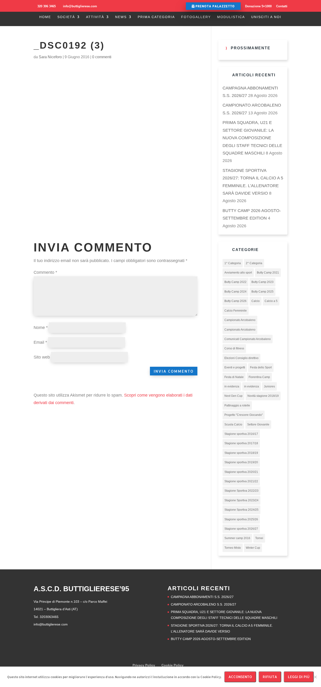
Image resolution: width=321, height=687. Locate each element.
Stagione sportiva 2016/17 (241, 434)
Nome (41, 327)
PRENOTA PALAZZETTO (215, 6)
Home (45, 17)
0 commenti (101, 57)
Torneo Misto (232, 547)
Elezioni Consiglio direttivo (241, 358)
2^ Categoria (254, 263)
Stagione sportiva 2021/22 (241, 481)
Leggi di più (298, 677)
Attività (95, 17)
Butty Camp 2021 (268, 272)
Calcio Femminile (235, 310)
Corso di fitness (234, 348)
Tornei (259, 538)
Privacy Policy (144, 665)
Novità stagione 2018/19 (263, 396)
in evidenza (231, 386)
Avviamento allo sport (238, 272)
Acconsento (240, 677)
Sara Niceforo (50, 57)
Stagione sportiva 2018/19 (241, 453)
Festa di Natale (234, 377)
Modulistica (231, 17)
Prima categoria (156, 17)
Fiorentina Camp (259, 377)
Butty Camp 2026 (235, 301)
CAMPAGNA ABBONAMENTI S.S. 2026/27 (202, 597)
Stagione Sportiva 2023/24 (241, 500)
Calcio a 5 (271, 301)
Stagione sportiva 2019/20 (241, 462)
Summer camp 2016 (237, 538)
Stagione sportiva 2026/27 (241, 528)
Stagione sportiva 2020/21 (241, 472)
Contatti (281, 6)
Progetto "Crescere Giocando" (243, 415)
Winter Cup (253, 547)
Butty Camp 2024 (235, 291)
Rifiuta (270, 677)
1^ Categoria (232, 263)
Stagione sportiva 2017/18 (241, 443)
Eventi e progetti (234, 367)
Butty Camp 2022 (235, 282)
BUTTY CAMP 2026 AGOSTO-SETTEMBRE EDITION (211, 639)
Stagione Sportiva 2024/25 (241, 509)
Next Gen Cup (233, 396)
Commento (45, 272)
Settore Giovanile (258, 424)
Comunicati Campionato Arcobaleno (247, 339)
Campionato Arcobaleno (239, 320)
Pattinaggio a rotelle (237, 405)
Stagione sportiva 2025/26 (241, 519)
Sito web (42, 357)
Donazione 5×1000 (258, 6)
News (121, 17)
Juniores (269, 386)
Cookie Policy (172, 665)
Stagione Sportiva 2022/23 (241, 490)
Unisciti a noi (266, 17)
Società (66, 17)
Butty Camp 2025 (262, 291)
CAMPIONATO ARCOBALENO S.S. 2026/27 (203, 604)
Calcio (255, 301)
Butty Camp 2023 (262, 282)
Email (40, 342)
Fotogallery (196, 17)
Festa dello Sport (261, 367)
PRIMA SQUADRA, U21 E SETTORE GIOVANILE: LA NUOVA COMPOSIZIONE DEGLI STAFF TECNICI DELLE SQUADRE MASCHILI (252, 137)
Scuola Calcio (233, 424)
